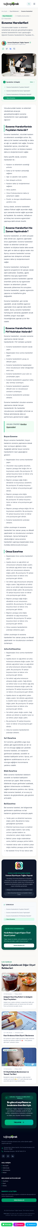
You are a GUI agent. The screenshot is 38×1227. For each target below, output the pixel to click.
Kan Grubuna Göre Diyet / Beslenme (19, 1035)
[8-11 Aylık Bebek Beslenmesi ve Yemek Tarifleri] (19, 1057)
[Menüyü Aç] (34, 4)
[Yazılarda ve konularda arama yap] (29, 4)
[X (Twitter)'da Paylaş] (6, 48)
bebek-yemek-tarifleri (10, 1050)
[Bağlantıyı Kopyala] (14, 48)
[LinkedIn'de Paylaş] (10, 48)
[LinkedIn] (12, 1156)
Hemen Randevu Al (19, 945)
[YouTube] (8, 1156)
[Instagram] (3, 1156)
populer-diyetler (8, 1014)
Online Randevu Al (19, 1200)
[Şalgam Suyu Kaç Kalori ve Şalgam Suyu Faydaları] (19, 982)
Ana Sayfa (4, 11)
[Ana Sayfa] (11, 3)
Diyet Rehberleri (14, 11)
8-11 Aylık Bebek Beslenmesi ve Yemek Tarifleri (16, 1073)
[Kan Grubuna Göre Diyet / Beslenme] (19, 1020)
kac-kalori (7, 975)
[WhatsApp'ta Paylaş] (3, 48)
